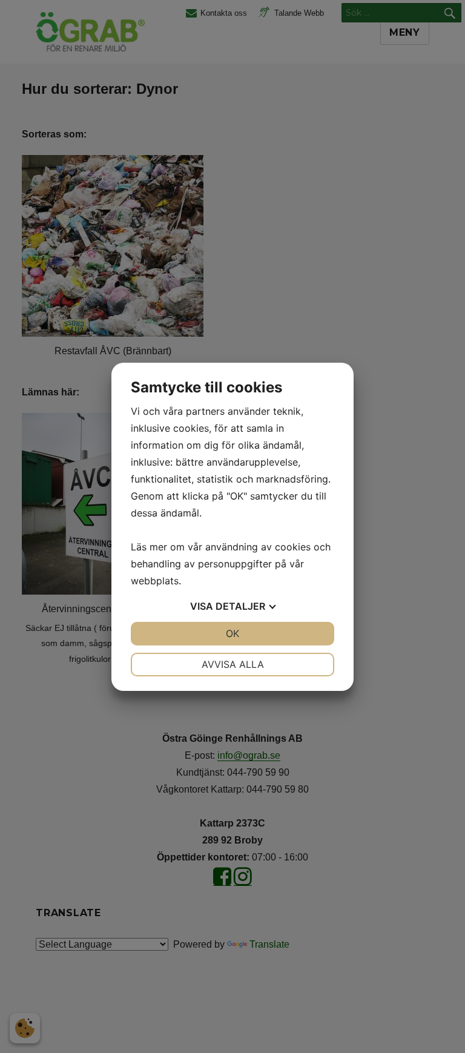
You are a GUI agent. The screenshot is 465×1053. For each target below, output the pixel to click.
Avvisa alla (233, 664)
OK (232, 633)
